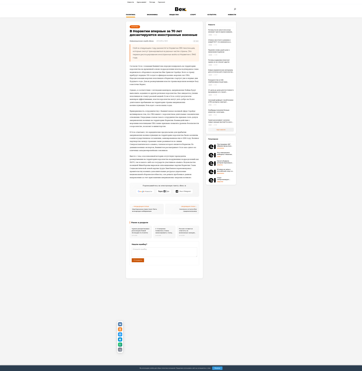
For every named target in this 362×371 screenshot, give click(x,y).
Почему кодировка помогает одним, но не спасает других (219, 61)
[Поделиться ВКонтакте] (120, 324)
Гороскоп (161, 2)
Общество (174, 15)
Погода (152, 2)
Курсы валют (141, 2)
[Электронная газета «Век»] (181, 9)
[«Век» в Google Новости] (145, 191)
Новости (130, 2)
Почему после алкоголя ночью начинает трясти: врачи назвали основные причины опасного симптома (220, 31)
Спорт (193, 15)
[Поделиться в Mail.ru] (120, 334)
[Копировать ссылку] (120, 350)
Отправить (138, 260)
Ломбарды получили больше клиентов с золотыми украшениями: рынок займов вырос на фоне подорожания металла (219, 111)
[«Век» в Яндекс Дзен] (163, 191)
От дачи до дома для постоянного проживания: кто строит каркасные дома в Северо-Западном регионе (221, 91)
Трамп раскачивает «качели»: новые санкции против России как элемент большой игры (221, 121)
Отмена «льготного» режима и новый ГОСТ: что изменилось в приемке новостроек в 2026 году (220, 41)
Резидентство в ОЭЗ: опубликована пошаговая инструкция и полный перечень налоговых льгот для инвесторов (220, 81)
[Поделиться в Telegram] (120, 339)
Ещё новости (221, 129)
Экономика (152, 15)
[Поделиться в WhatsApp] (120, 344)
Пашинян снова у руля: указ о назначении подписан (219, 51)
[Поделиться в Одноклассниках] (120, 329)
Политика (130, 15)
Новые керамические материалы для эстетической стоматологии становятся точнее (220, 71)
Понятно (217, 368)
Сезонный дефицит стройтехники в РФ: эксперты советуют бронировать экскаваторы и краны (220, 101)
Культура (211, 15)
